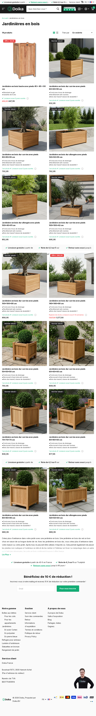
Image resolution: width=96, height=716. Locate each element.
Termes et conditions (33, 630)
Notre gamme (9, 608)
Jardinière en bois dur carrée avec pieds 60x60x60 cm (67, 370)
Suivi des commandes (34, 616)
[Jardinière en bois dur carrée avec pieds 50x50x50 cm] (24, 343)
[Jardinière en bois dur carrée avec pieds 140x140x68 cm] (71, 275)
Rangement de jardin (10, 650)
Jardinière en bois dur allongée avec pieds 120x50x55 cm (68, 155)
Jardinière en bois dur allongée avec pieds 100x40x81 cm (21, 224)
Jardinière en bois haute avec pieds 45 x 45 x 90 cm (24, 87)
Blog (50, 620)
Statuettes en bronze (10, 647)
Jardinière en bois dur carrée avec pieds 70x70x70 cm (20, 438)
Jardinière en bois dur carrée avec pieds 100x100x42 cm (67, 224)
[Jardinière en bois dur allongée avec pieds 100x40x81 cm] (24, 197)
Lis (5, 554)
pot (3, 551)
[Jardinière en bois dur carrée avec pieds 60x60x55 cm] (71, 60)
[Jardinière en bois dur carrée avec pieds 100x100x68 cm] (24, 275)
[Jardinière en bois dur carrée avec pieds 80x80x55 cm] (24, 129)
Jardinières (6, 626)
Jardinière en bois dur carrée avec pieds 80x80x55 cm (20, 155)
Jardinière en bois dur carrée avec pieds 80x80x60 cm (67, 438)
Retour (27, 620)
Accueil (5, 18)
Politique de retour (32, 633)
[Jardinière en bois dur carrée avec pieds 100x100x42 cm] (71, 197)
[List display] (57, 32)
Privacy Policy (30, 636)
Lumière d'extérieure (10, 643)
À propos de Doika (55, 613)
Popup (28, 98)
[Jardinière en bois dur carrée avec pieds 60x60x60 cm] (71, 343)
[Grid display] (54, 32)
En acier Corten (10, 630)
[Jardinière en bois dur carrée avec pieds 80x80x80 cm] (24, 489)
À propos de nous (57, 608)
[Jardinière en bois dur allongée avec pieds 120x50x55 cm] (71, 129)
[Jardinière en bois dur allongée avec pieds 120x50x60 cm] (71, 489)
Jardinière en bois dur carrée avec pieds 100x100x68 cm (20, 302)
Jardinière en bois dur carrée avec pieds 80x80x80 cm (20, 516)
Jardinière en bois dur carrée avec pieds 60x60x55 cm (67, 87)
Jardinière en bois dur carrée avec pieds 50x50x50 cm (20, 370)
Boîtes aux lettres (9, 613)
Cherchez (57, 9)
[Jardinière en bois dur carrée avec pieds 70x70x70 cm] (24, 411)
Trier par (65, 33)
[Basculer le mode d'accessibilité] (82, 2)
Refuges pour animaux (11, 640)
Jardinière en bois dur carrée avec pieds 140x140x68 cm (67, 302)
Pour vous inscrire (68, 588)
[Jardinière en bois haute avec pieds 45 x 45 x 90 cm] (24, 60)
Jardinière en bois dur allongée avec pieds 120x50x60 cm (68, 516)
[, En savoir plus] (80, 9)
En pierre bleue (10, 636)
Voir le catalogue (3, 9)
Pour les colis (10, 616)
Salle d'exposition (55, 616)
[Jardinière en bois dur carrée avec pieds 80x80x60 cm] (71, 411)
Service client (74, 2)
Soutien (29, 608)
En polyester (9, 633)
